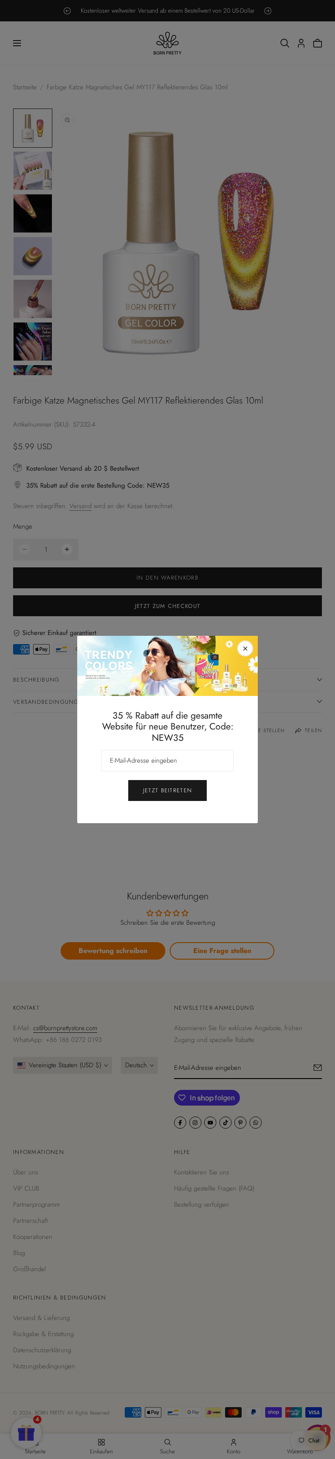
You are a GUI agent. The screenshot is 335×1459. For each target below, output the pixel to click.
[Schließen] (245, 648)
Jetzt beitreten (167, 790)
